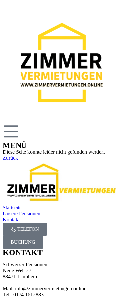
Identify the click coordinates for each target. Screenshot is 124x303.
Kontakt (11, 219)
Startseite (12, 207)
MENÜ (15, 145)
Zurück (10, 158)
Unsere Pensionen (21, 213)
